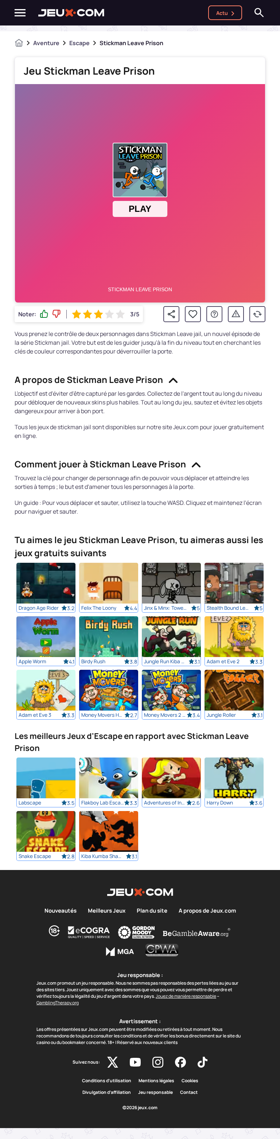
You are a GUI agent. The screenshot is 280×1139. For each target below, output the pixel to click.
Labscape (30, 802)
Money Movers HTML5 (102, 715)
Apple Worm (32, 661)
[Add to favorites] (192, 314)
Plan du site (152, 910)
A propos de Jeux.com (207, 910)
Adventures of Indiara (165, 802)
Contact (189, 1092)
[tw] (112, 1062)
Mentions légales (156, 1081)
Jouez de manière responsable (186, 996)
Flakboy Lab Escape (102, 802)
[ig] (157, 1062)
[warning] (236, 314)
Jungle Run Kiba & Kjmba (165, 661)
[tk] (202, 1062)
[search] (259, 13)
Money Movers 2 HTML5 (165, 715)
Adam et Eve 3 (35, 715)
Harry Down (220, 802)
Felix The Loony (98, 608)
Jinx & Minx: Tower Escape (165, 608)
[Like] (44, 314)
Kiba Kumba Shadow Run (102, 856)
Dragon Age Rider (39, 608)
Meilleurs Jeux (106, 910)
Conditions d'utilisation (106, 1081)
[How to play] (214, 314)
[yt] (135, 1062)
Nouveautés (60, 910)
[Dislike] (56, 314)
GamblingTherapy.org (57, 1003)
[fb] (180, 1062)
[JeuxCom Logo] (71, 13)
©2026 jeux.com (140, 1108)
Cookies (190, 1081)
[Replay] (257, 314)
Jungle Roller (221, 715)
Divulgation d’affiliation (106, 1092)
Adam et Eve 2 (223, 661)
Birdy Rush (93, 661)
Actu (222, 12)
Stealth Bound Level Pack (228, 608)
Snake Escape (35, 856)
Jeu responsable (155, 1092)
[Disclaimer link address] (89, 932)
